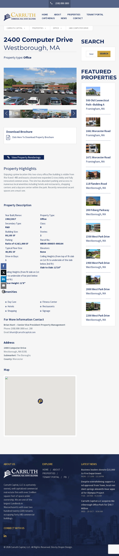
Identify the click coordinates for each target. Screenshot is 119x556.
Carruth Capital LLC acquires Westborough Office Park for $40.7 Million (97, 504)
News (64, 18)
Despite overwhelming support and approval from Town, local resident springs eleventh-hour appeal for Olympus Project (98, 487)
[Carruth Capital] (20, 16)
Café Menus (48, 18)
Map (6, 369)
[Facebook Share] (3, 266)
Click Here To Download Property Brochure (33, 137)
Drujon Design (65, 547)
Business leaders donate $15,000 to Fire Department (98, 471)
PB (65, 477)
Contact (78, 18)
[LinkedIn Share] (3, 279)
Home (45, 14)
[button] (3, 291)
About (57, 14)
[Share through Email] (3, 285)
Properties (73, 14)
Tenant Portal (94, 14)
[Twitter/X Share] (3, 272)
